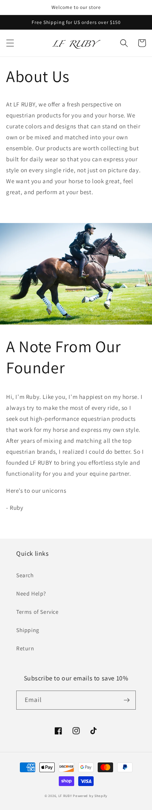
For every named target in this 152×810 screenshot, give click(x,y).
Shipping (27, 630)
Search (25, 575)
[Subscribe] (126, 700)
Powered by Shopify (90, 795)
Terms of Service (37, 611)
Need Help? (31, 593)
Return (25, 648)
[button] (10, 43)
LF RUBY (65, 795)
